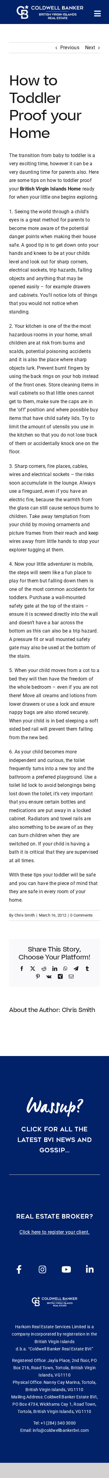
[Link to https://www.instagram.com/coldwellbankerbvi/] (42, 1269)
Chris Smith (25, 915)
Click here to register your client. (54, 1232)
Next (90, 47)
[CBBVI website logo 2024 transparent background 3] (50, 12)
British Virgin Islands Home (50, 189)
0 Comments (81, 915)
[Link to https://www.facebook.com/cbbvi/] (19, 1269)
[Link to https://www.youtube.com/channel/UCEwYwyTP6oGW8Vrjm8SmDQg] (66, 1269)
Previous (69, 47)
